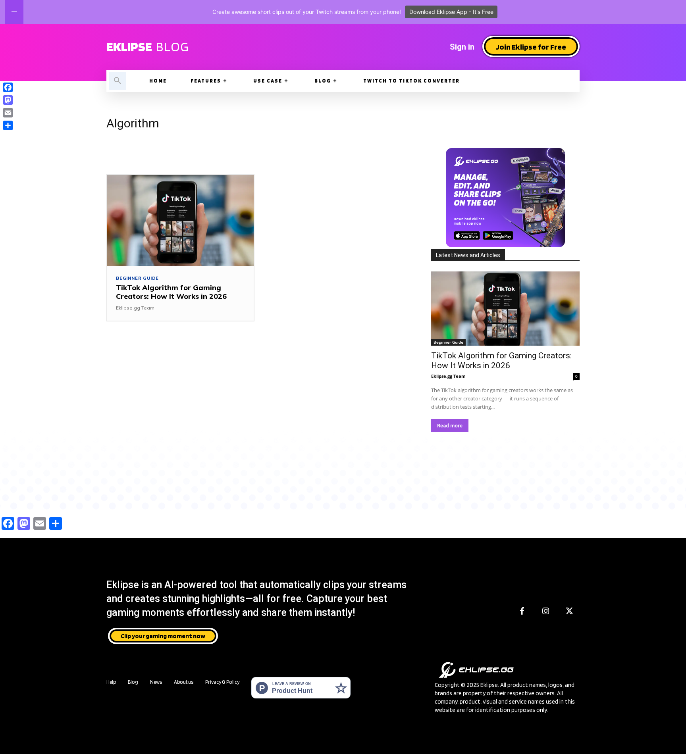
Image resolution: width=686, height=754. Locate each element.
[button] (117, 81)
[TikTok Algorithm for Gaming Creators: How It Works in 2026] (180, 220)
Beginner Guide (137, 278)
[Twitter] (570, 611)
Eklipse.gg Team (135, 308)
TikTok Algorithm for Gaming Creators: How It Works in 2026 (171, 292)
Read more (449, 426)
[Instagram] (546, 611)
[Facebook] (522, 611)
